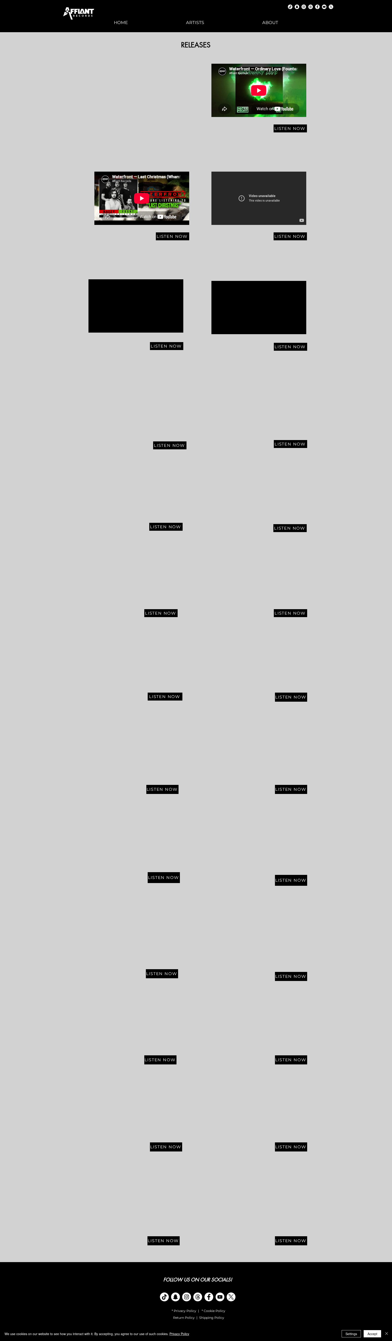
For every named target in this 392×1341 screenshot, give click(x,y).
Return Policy (183, 1318)
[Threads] (310, 7)
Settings (351, 1333)
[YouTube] (324, 7)
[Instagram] (303, 7)
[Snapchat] (297, 7)
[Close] (386, 1333)
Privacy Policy (179, 1333)
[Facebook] (317, 7)
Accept (372, 1333)
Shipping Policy (211, 1318)
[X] (231, 1296)
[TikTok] (290, 7)
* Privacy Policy (184, 1311)
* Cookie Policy (213, 1311)
